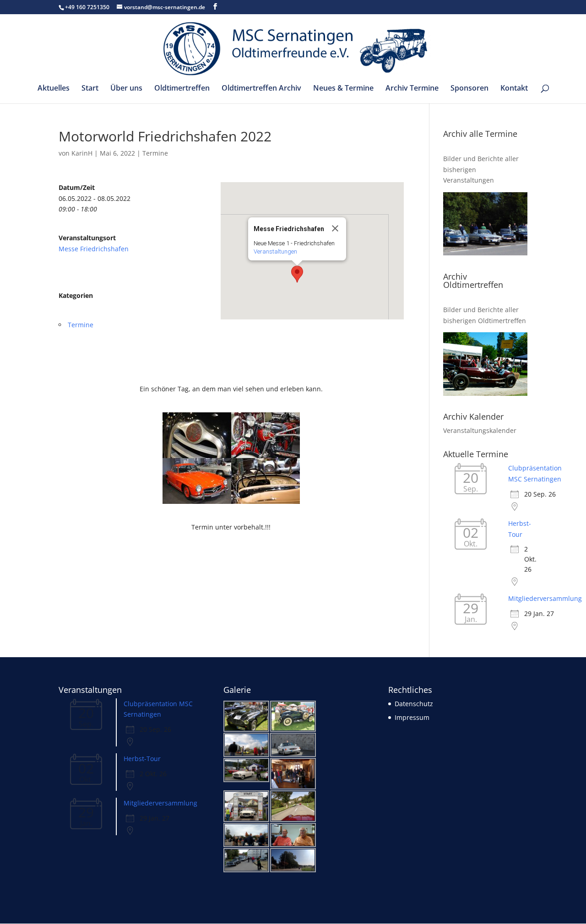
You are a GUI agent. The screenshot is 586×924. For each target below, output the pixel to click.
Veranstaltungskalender (479, 430)
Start (89, 89)
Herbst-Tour (142, 758)
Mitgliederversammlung (545, 598)
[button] (297, 274)
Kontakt (514, 89)
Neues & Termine (343, 89)
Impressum (412, 717)
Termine (155, 153)
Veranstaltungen (275, 251)
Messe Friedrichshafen (94, 248)
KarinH (81, 153)
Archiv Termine (412, 89)
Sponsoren (469, 89)
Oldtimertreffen (182, 89)
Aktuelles (54, 89)
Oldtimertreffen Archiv (261, 89)
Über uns (126, 89)
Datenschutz (414, 703)
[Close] (335, 228)
